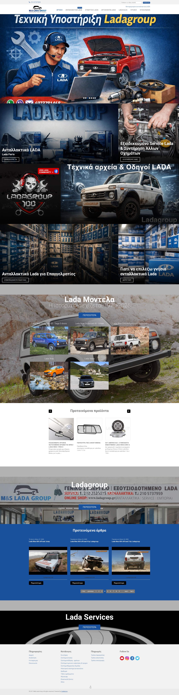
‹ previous (90, 591)
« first (83, 591)
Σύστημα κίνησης (66, 658)
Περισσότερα (89, 315)
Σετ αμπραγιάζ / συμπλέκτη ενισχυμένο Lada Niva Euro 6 (117, 444)
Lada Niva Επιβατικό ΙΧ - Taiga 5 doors (49, 323)
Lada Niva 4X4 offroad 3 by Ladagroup (126, 541)
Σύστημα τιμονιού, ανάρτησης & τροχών (74, 663)
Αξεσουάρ (64, 676)
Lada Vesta (89, 358)
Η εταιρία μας (33, 660)
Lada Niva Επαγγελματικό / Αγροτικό (130, 323)
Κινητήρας (64, 655)
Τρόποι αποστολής (97, 658)
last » (132, 591)
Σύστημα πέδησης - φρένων (70, 660)
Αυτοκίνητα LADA (108, 10)
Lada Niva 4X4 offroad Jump (39, 541)
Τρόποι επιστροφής (97, 660)
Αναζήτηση (32, 658)
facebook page (30, 194)
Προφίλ (133, 10)
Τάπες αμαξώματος (67, 674)
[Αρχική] (38, 8)
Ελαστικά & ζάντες (67, 679)
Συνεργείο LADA (91, 10)
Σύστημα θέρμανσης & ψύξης (70, 666)
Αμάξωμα (64, 671)
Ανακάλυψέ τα (10, 159)
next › (126, 591)
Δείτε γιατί (127, 280)
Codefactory (64, 691)
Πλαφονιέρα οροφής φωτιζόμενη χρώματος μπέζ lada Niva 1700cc (61, 445)
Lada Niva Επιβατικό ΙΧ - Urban (89, 323)
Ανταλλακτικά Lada (74, 10)
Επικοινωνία (145, 10)
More (120, 194)
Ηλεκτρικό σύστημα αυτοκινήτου (72, 668)
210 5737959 (36, 2)
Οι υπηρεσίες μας (130, 159)
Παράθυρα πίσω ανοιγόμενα (88, 443)
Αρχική (59, 10)
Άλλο (62, 682)
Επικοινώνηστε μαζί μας (15, 280)
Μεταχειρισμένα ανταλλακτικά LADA (138, 6)
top (90, 687)
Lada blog (123, 10)
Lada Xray (49, 358)
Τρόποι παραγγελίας (98, 655)
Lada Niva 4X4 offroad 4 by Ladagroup (84, 541)
